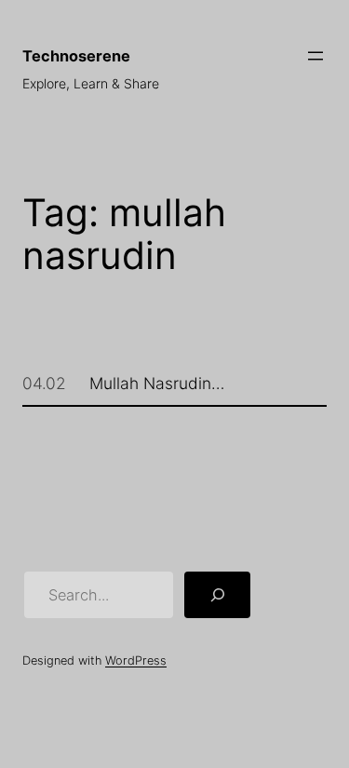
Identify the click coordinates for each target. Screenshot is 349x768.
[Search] (217, 595)
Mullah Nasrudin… (156, 383)
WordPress (136, 660)
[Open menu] (315, 56)
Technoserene (76, 56)
